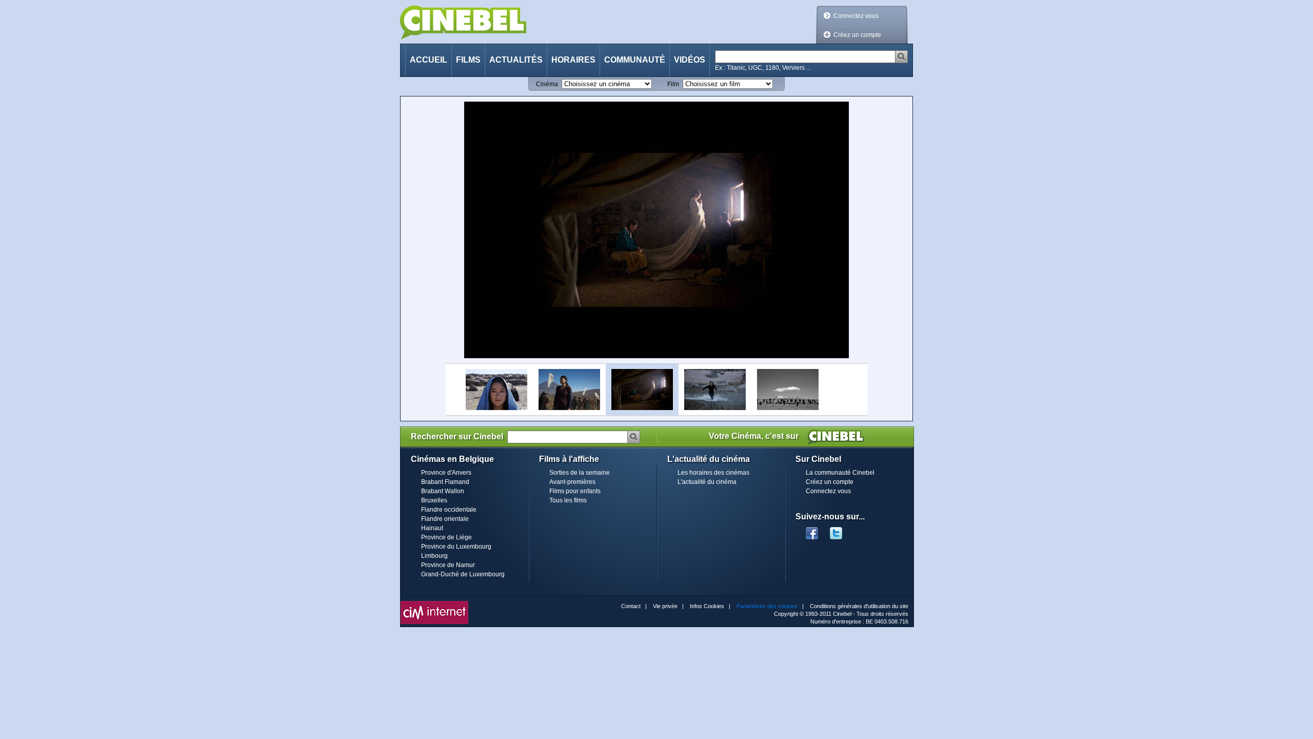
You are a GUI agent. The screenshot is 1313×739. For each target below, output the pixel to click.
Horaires (573, 59)
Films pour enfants (575, 491)
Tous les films (568, 500)
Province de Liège (446, 537)
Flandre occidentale (448, 509)
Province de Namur (448, 565)
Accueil (428, 59)
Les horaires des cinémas (713, 472)
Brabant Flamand (445, 481)
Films (468, 59)
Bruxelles (434, 500)
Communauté (634, 59)
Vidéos (689, 59)
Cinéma (547, 84)
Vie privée (665, 606)
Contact (631, 606)
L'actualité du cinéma (707, 481)
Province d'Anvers (446, 472)
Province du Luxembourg (456, 546)
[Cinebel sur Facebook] (811, 530)
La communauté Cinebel (840, 472)
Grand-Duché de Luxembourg (463, 574)
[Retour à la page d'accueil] (463, 22)
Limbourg (434, 555)
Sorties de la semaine (579, 472)
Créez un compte (857, 34)
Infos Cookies (707, 606)
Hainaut (432, 528)
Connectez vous (856, 16)
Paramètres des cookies (767, 606)
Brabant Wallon (442, 491)
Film (673, 84)
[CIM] (434, 603)
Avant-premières (572, 481)
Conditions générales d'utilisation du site (859, 606)
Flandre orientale (445, 518)
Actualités (516, 59)
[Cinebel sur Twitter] (841, 530)
